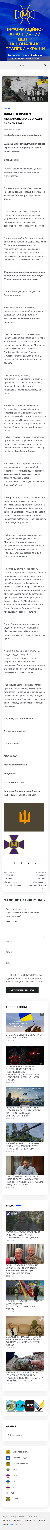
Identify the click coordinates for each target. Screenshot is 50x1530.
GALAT (18, 129)
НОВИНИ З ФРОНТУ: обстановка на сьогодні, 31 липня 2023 (37, 882)
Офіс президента (20, 1452)
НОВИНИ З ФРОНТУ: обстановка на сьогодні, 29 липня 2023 (12, 882)
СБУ (15, 1481)
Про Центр (18, 1520)
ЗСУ (15, 1487)
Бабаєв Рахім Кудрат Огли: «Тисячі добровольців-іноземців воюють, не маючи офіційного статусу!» (24, 1376)
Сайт (9, 963)
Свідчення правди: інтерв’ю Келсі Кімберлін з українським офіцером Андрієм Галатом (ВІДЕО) (24, 1341)
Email (10, 952)
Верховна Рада (20, 1458)
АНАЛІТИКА (30, 1520)
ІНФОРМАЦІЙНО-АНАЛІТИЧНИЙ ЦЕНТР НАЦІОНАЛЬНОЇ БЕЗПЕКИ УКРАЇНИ (25, 39)
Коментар (12, 921)
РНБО (15, 1469)
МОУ (15, 1475)
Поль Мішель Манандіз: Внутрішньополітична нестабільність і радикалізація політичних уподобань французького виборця (22, 1073)
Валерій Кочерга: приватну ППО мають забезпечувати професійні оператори (22, 1146)
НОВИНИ (7, 108)
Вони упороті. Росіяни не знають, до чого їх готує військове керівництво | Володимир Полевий (22, 1269)
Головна (6, 1520)
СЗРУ (15, 1498)
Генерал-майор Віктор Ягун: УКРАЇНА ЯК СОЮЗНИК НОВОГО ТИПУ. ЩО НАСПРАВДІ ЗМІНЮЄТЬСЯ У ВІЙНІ (23, 1111)
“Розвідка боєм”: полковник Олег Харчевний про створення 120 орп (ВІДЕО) (23, 1235)
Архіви (11, 1426)
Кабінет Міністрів (20, 1464)
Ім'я (9, 942)
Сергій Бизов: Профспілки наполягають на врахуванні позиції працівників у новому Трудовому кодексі (24, 1180)
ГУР (13, 1493)
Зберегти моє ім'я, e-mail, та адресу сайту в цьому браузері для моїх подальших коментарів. (25, 978)
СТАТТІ (5, 1524)
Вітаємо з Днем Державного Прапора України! (24, 1036)
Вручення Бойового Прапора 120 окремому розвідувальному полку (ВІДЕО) (24, 1305)
